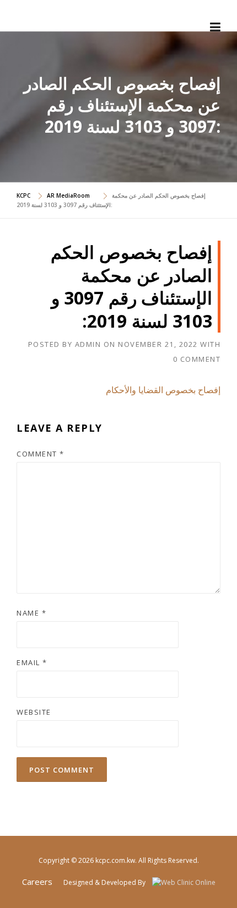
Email (32, 662)
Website (34, 712)
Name (31, 613)
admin (88, 344)
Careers (37, 881)
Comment (40, 454)
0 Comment (197, 359)
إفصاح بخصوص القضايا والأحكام (163, 390)
